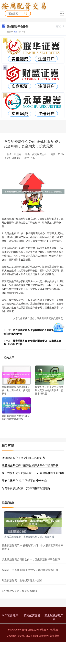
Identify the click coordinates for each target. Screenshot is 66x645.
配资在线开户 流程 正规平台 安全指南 (24, 480)
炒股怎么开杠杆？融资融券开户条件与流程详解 (30, 465)
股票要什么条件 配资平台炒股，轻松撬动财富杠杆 (30, 569)
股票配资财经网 (40, 635)
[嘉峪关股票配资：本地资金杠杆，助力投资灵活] (33, 522)
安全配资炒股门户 (54, 617)
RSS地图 (41, 629)
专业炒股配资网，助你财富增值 (19, 590)
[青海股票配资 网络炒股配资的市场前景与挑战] (16, 405)
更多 (58, 26)
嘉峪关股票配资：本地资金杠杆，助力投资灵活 (29, 536)
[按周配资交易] (24, 5)
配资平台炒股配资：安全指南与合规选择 (26, 488)
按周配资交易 (32, 615)
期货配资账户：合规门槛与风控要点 (23, 458)
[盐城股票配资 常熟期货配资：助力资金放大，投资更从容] (16, 374)
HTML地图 (52, 629)
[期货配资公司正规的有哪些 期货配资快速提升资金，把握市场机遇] (49, 374)
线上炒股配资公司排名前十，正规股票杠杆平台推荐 (33, 473)
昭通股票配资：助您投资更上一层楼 (22, 580)
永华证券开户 (10, 615)
